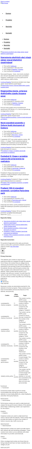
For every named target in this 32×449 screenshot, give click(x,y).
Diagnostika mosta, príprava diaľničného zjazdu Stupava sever (14, 93)
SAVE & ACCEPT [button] (5, 447)
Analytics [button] (3, 411)
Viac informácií (14, 246)
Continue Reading (6, 82)
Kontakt (7, 48)
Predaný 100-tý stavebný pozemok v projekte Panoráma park (15, 190)
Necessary (5, 282)
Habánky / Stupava (17, 69)
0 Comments (16, 71)
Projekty (7, 42)
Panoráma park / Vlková (19, 200)
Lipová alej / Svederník (18, 168)
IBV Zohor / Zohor (17, 135)
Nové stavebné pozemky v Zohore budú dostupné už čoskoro (13, 125)
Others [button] (3, 436)
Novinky (7, 45)
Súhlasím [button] (3, 248)
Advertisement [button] (5, 424)
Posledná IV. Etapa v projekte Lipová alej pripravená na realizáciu (14, 158)
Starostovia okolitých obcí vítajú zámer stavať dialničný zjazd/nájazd (16, 60)
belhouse (13, 66)
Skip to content (5, 1)
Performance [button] (4, 399)
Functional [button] (4, 386)
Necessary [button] (4, 280)
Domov (6, 39)
